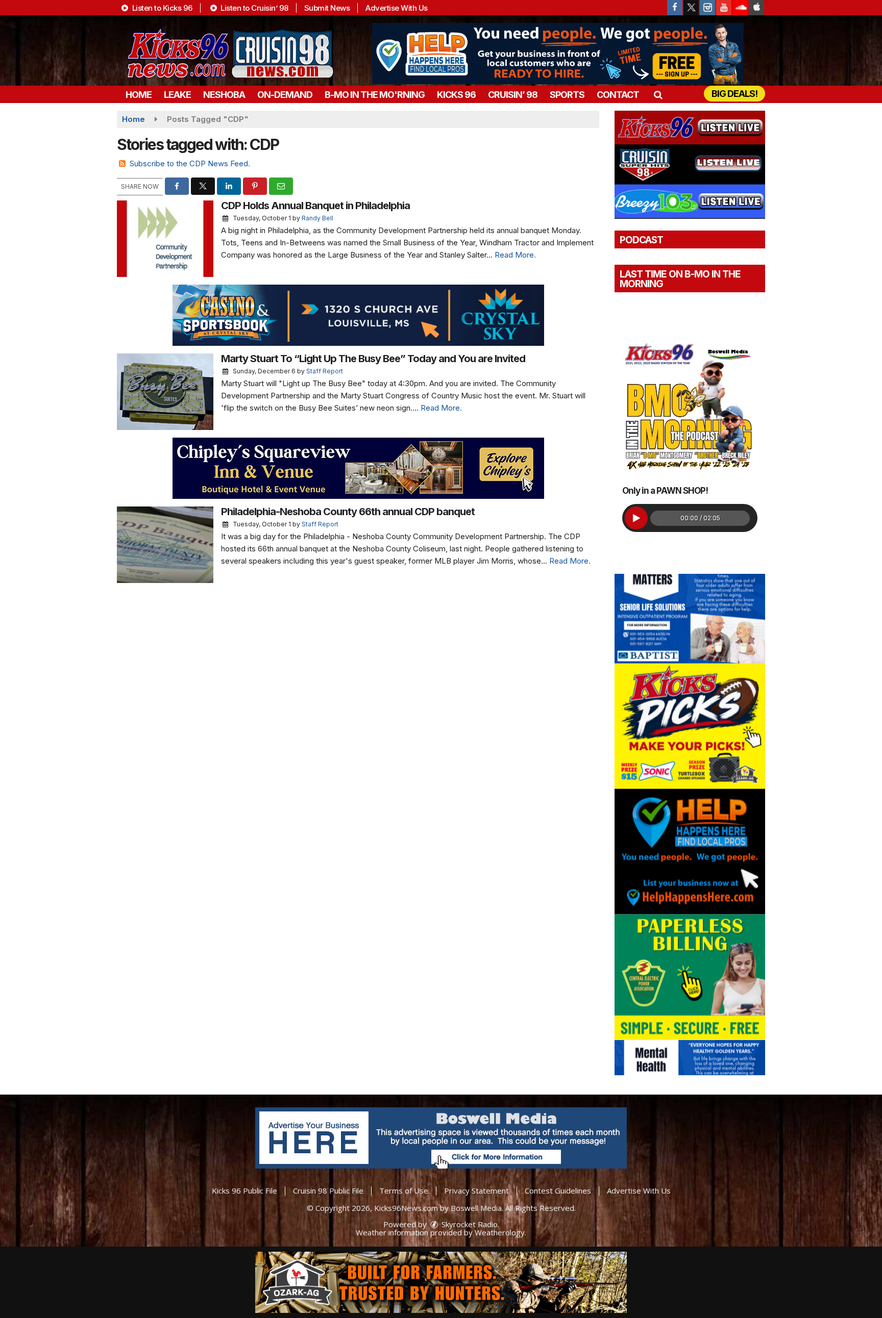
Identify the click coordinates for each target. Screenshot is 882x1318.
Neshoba (224, 94)
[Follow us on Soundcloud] (740, 7)
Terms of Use (403, 1190)
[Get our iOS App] (756, 7)
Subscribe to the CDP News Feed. (190, 163)
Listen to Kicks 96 (161, 8)
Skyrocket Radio (468, 1224)
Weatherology (500, 1232)
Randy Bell (317, 218)
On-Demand (284, 94)
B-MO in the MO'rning (375, 94)
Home (139, 94)
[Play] (636, 517)
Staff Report (324, 371)
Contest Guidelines (558, 1190)
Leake (177, 94)
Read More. (515, 255)
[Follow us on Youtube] (723, 7)
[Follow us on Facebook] (674, 7)
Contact (618, 94)
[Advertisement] (558, 53)
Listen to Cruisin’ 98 (253, 8)
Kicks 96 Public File (244, 1190)
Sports (567, 94)
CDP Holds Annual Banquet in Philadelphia (315, 205)
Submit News (327, 8)
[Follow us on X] (691, 7)
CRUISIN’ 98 (512, 94)
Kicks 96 (456, 94)
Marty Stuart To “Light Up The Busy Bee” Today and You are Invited (373, 358)
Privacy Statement (476, 1190)
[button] (657, 94)
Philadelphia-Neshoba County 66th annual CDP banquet (348, 511)
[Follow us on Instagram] (707, 7)
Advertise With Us (396, 8)
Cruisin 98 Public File (328, 1190)
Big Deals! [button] (734, 93)
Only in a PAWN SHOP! (665, 491)
